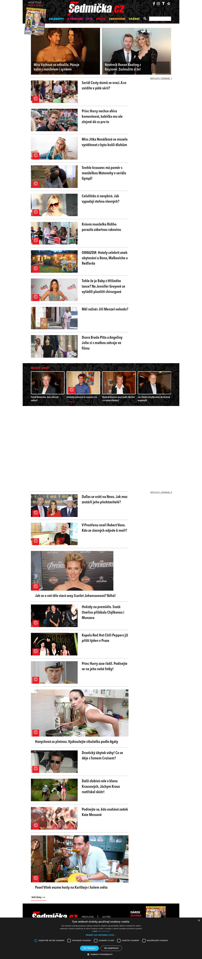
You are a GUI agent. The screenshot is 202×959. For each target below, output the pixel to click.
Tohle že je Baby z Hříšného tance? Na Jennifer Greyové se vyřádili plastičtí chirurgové (103, 286)
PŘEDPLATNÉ (88, 917)
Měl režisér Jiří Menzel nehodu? (105, 309)
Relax (101, 19)
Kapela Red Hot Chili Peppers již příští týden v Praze (105, 638)
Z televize (75, 19)
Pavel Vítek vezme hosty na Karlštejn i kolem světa (71, 888)
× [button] (199, 920)
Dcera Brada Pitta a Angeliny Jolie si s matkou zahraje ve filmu (102, 343)
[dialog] (101, 938)
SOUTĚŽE (106, 917)
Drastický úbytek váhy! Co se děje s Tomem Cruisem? (102, 755)
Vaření (134, 19)
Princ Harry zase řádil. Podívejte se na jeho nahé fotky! (104, 666)
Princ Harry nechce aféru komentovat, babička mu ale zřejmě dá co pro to (102, 116)
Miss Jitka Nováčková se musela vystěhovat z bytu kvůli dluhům (105, 142)
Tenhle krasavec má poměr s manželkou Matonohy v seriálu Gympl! (104, 173)
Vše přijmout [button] (89, 948)
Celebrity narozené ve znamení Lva (82, 397)
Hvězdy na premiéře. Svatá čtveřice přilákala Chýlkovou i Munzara (103, 612)
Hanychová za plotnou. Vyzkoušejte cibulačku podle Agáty (76, 742)
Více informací (104, 931)
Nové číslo (35, 4)
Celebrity (56, 19)
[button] (101, 935)
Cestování (117, 19)
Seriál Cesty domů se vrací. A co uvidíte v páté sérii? (104, 85)
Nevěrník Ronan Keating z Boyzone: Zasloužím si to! (123, 67)
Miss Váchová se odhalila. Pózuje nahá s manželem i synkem (56, 67)
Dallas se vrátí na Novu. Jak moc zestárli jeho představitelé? (105, 499)
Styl (89, 19)
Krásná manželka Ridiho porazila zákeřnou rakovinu (101, 227)
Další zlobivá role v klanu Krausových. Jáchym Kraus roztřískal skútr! (101, 786)
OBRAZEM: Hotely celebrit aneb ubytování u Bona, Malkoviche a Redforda (105, 258)
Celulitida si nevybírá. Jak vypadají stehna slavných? (100, 199)
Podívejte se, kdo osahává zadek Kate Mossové (105, 812)
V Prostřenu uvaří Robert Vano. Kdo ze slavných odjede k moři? (104, 528)
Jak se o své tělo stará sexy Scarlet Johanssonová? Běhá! (75, 596)
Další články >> (38, 897)
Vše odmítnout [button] (111, 948)
